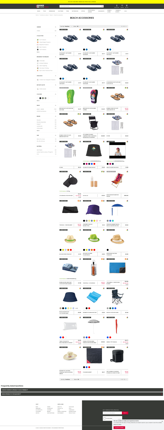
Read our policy (117, 424)
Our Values (71, 406)
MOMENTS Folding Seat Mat (90, 312)
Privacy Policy (72, 413)
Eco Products (39, 410)
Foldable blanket (87, 372)
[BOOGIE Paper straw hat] (70, 238)
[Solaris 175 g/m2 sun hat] (94, 150)
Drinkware (38, 408)
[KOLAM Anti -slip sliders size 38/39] (94, 38)
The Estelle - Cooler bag (89, 283)
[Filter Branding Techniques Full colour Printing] (38, 68)
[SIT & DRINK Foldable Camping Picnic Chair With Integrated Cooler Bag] (94, 122)
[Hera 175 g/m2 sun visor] (117, 150)
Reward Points (88, 406)
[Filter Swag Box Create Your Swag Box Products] (38, 80)
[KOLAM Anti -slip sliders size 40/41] (117, 38)
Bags (37, 406)
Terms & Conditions (61, 411)
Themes (48, 406)
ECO (126, 11)
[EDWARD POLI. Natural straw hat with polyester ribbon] (70, 356)
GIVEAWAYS (101, 11)
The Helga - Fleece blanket (65, 225)
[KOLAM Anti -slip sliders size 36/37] (70, 38)
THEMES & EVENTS (117, 11)
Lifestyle (37, 413)
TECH (44, 11)
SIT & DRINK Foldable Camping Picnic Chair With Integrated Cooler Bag (89, 136)
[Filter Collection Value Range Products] (38, 42)
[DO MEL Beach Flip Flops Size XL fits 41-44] (117, 67)
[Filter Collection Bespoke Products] (38, 45)
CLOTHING (60, 11)
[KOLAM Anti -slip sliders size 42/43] (70, 67)
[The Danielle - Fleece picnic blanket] (117, 268)
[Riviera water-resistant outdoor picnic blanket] (70, 268)
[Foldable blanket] (94, 356)
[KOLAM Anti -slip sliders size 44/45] (94, 67)
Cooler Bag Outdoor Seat (66, 195)
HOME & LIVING (109, 11)
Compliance (71, 410)
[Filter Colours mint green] (48, 98)
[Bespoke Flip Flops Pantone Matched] (70, 96)
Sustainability (60, 413)
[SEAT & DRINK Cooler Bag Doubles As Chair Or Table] (117, 356)
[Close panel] (162, 421)
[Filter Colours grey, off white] (45, 98)
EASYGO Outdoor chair (112, 312)
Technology (50, 408)
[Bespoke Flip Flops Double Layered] (94, 96)
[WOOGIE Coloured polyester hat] (94, 238)
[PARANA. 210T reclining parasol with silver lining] (94, 326)
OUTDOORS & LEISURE (91, 11)
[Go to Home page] (42, 6)
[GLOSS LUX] (94, 180)
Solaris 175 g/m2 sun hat (89, 167)
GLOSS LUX (85, 195)
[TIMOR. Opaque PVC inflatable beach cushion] (70, 326)
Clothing (49, 410)
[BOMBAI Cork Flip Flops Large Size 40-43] (117, 96)
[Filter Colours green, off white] (43, 98)
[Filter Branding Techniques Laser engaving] (38, 66)
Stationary (38, 411)
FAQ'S (70, 408)
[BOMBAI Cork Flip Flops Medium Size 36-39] (70, 122)
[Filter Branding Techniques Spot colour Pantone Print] (38, 71)
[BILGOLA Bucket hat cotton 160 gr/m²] (70, 297)
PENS (67, 11)
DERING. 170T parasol (112, 342)
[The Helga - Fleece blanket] (70, 209)
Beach (51, 15)
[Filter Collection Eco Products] (38, 40)
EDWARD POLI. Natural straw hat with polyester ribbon (65, 372)
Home (37, 15)
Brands (48, 411)
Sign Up (125, 413)
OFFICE (83, 11)
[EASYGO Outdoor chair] (117, 297)
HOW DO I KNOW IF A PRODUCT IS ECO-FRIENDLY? (82, 390)
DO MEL (108, 136)
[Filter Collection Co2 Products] (38, 50)
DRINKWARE (52, 11)
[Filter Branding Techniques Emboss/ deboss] (38, 63)
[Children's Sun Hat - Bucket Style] (94, 209)
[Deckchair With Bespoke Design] (117, 180)
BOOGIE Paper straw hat (65, 254)
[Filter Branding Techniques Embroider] (38, 61)
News (58, 410)
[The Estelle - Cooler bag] (94, 268)
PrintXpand (116, 408)
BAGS (38, 11)
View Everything (50, 413)
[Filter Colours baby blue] (38, 98)
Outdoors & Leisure (44, 15)
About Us (59, 406)
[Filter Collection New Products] (38, 47)
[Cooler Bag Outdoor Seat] (70, 180)
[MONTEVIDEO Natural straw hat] (117, 238)
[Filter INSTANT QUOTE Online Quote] (38, 89)
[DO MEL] (117, 122)
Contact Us (60, 408)
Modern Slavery (72, 411)
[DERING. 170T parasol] (117, 326)
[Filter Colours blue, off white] (40, 98)
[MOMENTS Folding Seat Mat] (94, 297)
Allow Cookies (119, 427)
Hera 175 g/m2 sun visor (112, 167)
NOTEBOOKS (75, 11)
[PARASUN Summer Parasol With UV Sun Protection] (117, 209)
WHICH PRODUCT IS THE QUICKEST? (82, 394)
